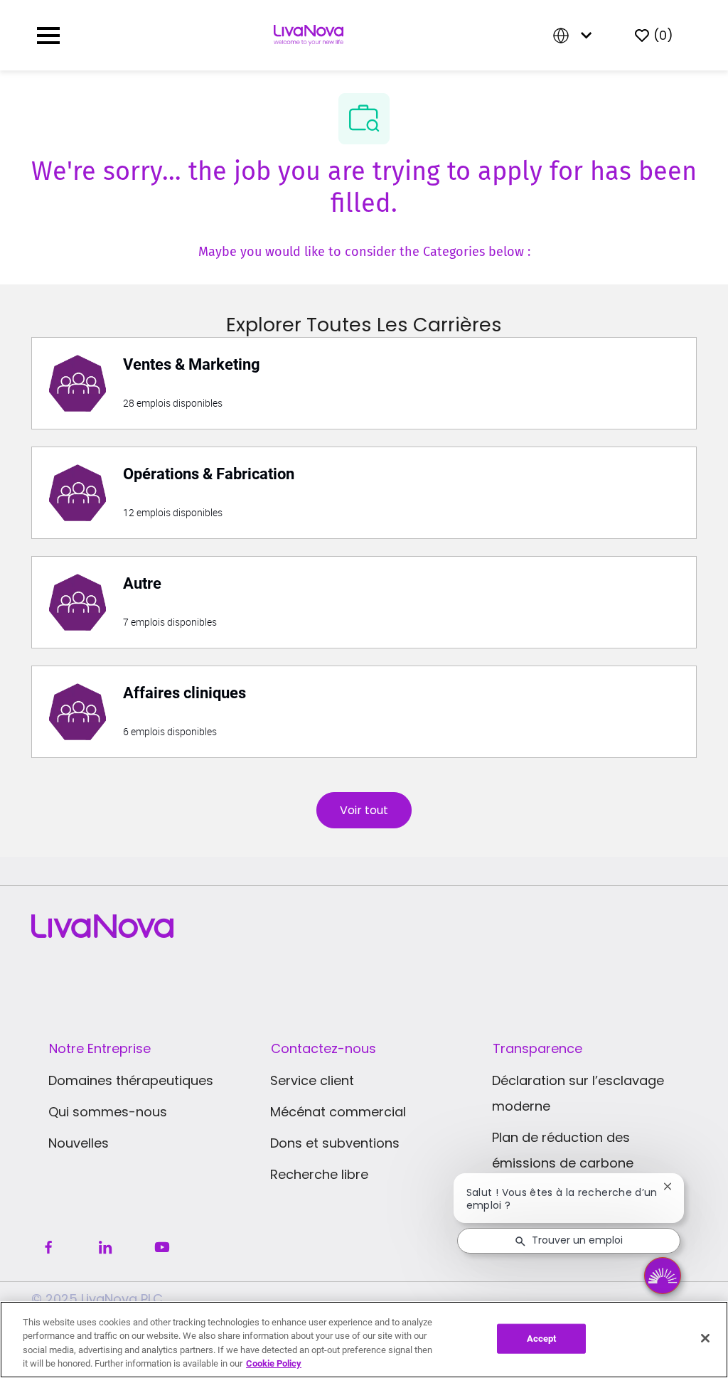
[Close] (705, 1338)
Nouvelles (78, 1143)
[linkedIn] (105, 1247)
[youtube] (162, 1247)
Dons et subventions (335, 1143)
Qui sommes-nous (107, 1112)
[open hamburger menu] (48, 35)
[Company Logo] (308, 34)
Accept (542, 1338)
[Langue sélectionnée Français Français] (575, 35)
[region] (364, 1339)
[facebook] (48, 1247)
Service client (312, 1080)
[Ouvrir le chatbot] (662, 1275)
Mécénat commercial (338, 1112)
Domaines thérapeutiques (130, 1080)
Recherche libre (319, 1174)
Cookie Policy (273, 1363)
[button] (364, 810)
